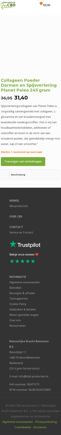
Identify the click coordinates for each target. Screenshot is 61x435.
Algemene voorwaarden (24, 282)
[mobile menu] (56, 5)
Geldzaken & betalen (22, 309)
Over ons (15, 320)
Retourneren (17, 326)
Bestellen (15, 288)
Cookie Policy (17, 304)
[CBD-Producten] (8, 5)
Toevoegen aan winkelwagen (23, 161)
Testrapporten (18, 298)
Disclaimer (40, 427)
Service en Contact (21, 232)
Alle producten (18, 206)
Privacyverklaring (46, 422)
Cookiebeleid (22, 427)
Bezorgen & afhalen (22, 293)
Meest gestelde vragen (24, 315)
